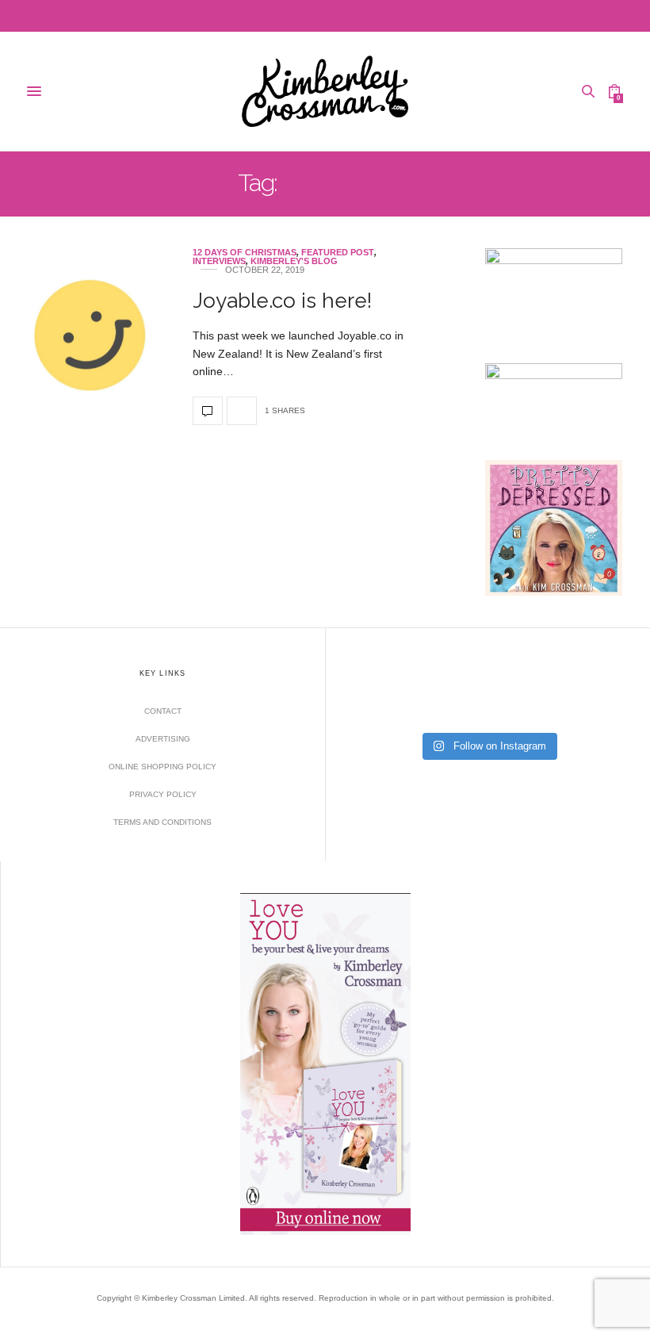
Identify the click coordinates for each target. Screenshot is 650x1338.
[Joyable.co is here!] (90, 336)
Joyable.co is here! (282, 300)
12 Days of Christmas (244, 252)
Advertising (163, 738)
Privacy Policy (163, 794)
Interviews (219, 261)
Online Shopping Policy (162, 766)
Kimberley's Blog (294, 261)
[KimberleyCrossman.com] (324, 91)
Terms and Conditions (162, 822)
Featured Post (337, 252)
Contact (163, 711)
